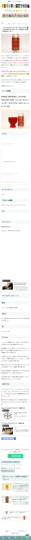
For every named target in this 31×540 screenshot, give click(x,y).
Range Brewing (18, 464)
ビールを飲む (16, 462)
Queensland (10, 464)
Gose (4, 464)
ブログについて (23, 531)
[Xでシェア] (2, 471)
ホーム (8, 531)
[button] (27, 401)
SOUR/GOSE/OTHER (7, 462)
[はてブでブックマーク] (8, 471)
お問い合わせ (16, 533)
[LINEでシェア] (11, 471)
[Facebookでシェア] (5, 471)
